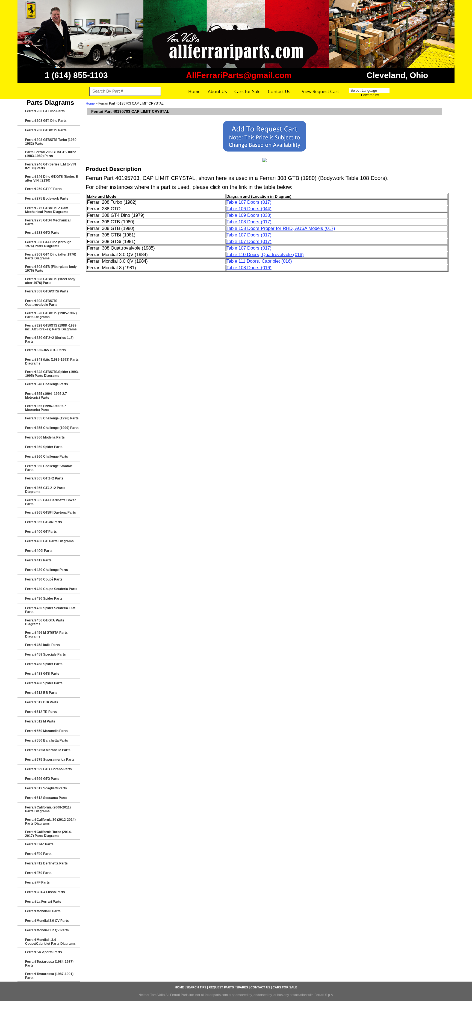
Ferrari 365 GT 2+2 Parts (44, 478)
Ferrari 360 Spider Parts (44, 447)
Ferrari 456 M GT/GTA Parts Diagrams (46, 634)
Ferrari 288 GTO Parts (42, 233)
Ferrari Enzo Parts (39, 844)
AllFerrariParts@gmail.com (239, 75)
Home (194, 91)
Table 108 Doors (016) (249, 267)
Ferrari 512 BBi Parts (41, 702)
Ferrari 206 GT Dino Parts (45, 111)
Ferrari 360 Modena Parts (45, 437)
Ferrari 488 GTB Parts (42, 674)
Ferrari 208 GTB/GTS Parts (46, 130)
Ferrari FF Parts (37, 882)
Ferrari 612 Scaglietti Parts (46, 788)
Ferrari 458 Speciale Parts (45, 654)
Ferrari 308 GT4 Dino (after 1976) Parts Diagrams (50, 256)
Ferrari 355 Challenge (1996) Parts (52, 418)
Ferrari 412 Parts (38, 560)
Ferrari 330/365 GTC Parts (45, 350)
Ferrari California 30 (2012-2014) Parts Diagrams (50, 821)
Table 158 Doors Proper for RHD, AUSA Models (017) (280, 228)
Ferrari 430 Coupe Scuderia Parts (51, 589)
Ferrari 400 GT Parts (41, 532)
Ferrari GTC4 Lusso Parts (45, 892)
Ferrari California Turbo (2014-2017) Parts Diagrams (48, 834)
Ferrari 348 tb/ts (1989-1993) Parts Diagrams (52, 361)
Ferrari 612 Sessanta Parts (46, 798)
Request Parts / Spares (228, 987)
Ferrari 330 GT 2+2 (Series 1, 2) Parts (49, 339)
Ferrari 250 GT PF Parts (43, 189)
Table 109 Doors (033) (249, 215)
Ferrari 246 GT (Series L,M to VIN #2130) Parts (50, 166)
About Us (217, 91)
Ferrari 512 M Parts (40, 721)
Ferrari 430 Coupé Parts (44, 579)
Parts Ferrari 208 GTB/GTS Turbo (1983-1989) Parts (50, 154)
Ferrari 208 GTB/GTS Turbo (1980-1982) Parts (51, 142)
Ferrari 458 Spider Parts (44, 664)
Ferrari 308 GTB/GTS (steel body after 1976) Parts (50, 281)
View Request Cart (320, 91)
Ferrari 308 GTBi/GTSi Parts (46, 291)
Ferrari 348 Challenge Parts (46, 384)
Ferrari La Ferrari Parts (43, 901)
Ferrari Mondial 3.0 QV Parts (47, 921)
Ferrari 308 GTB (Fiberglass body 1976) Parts (51, 268)
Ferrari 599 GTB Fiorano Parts (48, 769)
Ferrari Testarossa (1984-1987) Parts (49, 963)
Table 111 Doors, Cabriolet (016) (259, 261)
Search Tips (196, 987)
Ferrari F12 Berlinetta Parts (46, 863)
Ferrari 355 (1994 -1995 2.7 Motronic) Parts (46, 395)
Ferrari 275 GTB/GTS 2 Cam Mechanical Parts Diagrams (46, 210)
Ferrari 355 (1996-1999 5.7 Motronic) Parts (45, 408)
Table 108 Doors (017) (249, 221)
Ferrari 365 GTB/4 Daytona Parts (50, 512)
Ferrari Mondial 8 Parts (43, 911)
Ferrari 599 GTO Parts (42, 779)
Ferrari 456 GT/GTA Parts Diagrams (44, 622)
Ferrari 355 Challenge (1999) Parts (52, 428)
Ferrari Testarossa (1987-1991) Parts (49, 976)
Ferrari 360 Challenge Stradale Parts (49, 468)
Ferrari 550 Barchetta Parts (46, 740)
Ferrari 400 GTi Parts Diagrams (49, 541)
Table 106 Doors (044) (249, 208)
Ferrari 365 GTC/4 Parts (43, 522)
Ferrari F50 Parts (38, 873)
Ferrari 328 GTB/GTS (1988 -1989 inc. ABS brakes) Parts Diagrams (51, 327)
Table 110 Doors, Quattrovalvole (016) (265, 254)
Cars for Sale (247, 91)
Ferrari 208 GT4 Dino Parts (46, 121)
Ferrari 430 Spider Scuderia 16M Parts (50, 610)
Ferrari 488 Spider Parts (44, 683)
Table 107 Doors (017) (249, 202)
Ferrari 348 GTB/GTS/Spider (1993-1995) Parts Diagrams (52, 374)
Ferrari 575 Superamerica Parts (50, 760)
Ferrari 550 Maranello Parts (46, 731)
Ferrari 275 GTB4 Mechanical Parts (47, 222)
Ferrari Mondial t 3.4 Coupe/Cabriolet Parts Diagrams (50, 942)
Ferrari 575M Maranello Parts (47, 750)
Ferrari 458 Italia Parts (42, 645)
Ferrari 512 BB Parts (41, 693)
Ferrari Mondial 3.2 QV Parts (47, 930)
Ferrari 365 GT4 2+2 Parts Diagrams (45, 490)
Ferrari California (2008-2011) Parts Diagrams (48, 809)
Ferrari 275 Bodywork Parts (46, 198)
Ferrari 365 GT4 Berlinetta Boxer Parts (50, 502)
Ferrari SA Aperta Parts (43, 952)
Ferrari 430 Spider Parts (44, 598)
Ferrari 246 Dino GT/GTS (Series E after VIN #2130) (51, 178)
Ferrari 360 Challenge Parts (46, 456)
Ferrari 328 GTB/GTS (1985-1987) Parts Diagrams (51, 315)
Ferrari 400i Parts (38, 551)
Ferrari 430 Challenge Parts (46, 570)
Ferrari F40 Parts (38, 854)
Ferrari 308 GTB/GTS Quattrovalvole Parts (41, 303)
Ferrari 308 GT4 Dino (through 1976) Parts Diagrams (48, 244)
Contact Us (279, 91)
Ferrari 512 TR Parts (41, 712)
